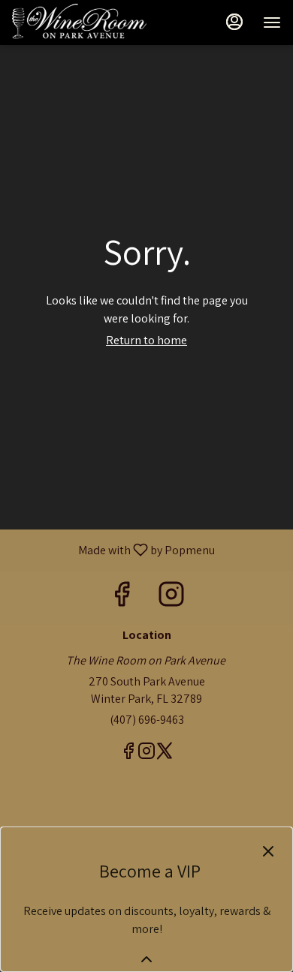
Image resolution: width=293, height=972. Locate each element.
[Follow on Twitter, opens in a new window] (165, 753)
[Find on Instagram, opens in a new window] (171, 597)
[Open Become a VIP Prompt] (146, 959)
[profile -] (234, 22)
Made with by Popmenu (113, 549)
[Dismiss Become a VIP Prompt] (268, 851)
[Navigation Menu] (271, 22)
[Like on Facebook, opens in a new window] (121, 597)
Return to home (146, 340)
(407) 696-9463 (147, 720)
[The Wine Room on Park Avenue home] (79, 22)
